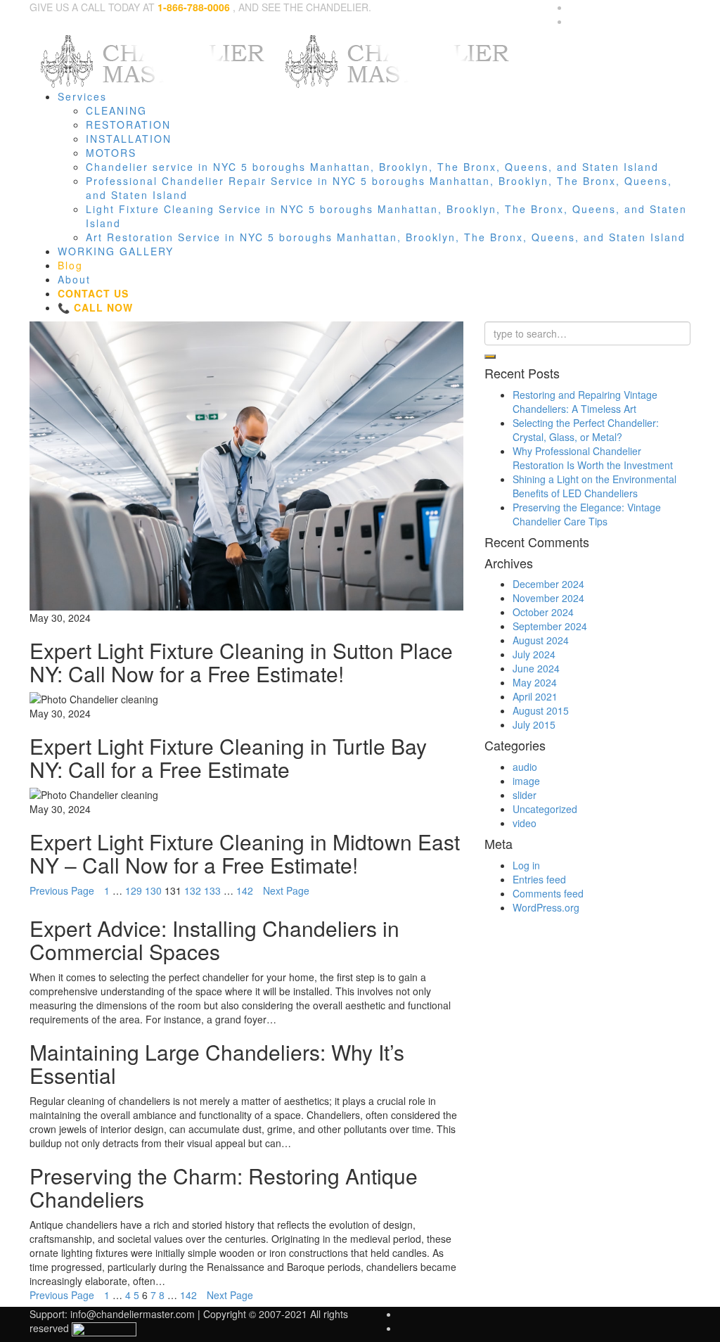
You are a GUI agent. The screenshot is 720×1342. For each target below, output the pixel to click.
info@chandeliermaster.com (132, 1314)
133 (212, 890)
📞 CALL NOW (95, 307)
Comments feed (548, 893)
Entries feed (539, 879)
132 (192, 890)
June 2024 (536, 668)
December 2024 (548, 584)
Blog (70, 265)
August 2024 (541, 640)
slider (524, 795)
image (526, 781)
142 (244, 890)
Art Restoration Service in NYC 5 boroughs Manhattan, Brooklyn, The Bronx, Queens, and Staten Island (386, 237)
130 (153, 890)
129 (133, 890)
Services (82, 96)
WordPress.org (546, 907)
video (524, 823)
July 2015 (534, 724)
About (74, 279)
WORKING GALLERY (116, 251)
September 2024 (550, 626)
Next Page (286, 890)
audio (525, 767)
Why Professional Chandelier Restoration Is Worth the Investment (593, 458)
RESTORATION (128, 124)
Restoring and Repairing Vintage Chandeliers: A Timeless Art (585, 402)
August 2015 (541, 710)
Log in (526, 865)
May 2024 (535, 682)
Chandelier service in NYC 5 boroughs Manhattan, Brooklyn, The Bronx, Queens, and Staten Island (372, 167)
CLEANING (116, 110)
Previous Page (62, 890)
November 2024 (548, 598)
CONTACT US (93, 293)
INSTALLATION (129, 139)
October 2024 (543, 612)
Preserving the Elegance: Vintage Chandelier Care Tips (587, 514)
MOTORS (111, 153)
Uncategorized (545, 809)
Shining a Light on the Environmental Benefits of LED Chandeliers (594, 486)
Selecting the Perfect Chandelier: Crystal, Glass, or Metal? (586, 430)
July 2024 (534, 654)
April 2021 (535, 696)
